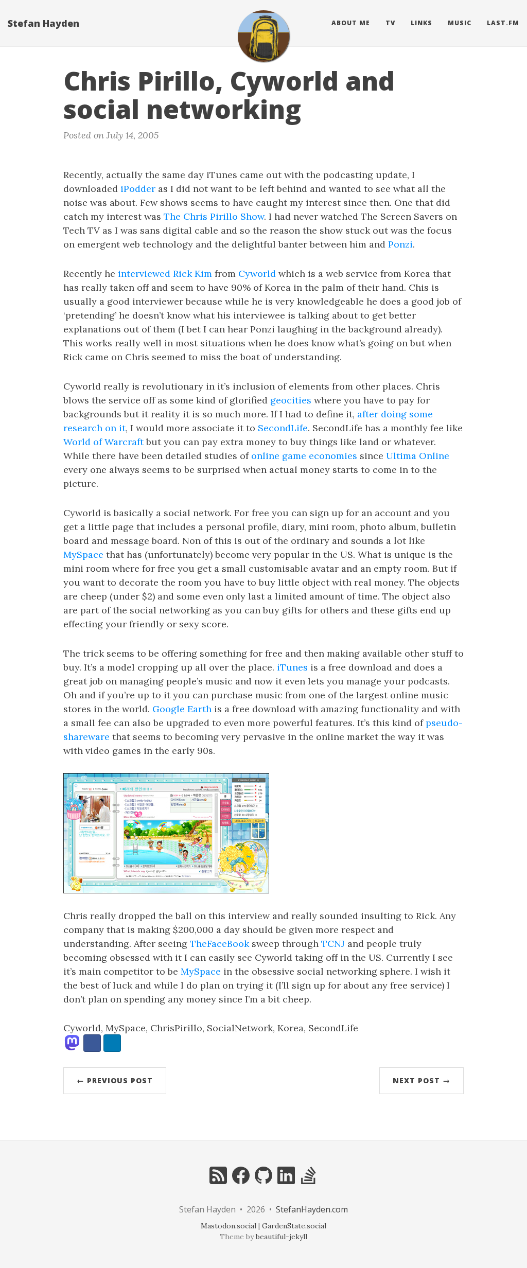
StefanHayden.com (312, 1209)
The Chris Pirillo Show (214, 216)
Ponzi (400, 244)
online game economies (304, 456)
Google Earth (182, 709)
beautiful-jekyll (281, 1236)
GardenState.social (294, 1225)
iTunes (292, 667)
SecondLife (283, 428)
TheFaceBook (219, 943)
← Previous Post (115, 1080)
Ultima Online (417, 456)
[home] (263, 36)
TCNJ (333, 943)
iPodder (137, 189)
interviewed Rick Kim (165, 273)
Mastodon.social (228, 1225)
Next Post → (421, 1080)
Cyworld (257, 273)
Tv (390, 23)
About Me (350, 23)
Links (421, 23)
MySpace (83, 554)
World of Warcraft (103, 442)
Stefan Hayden (43, 23)
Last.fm (503, 23)
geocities (290, 400)
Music (459, 23)
